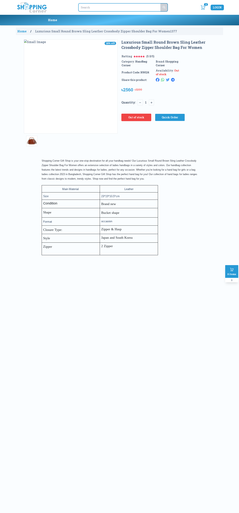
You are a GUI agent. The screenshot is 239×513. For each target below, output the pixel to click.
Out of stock (136, 117)
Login (217, 7)
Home (52, 20)
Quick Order (170, 117)
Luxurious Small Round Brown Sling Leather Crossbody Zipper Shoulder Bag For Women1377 (106, 31)
